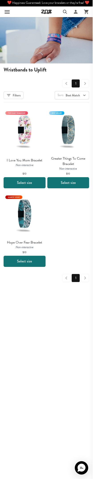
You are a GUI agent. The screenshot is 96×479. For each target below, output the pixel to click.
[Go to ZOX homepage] (46, 11)
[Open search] (65, 11)
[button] (81, 468)
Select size (24, 182)
